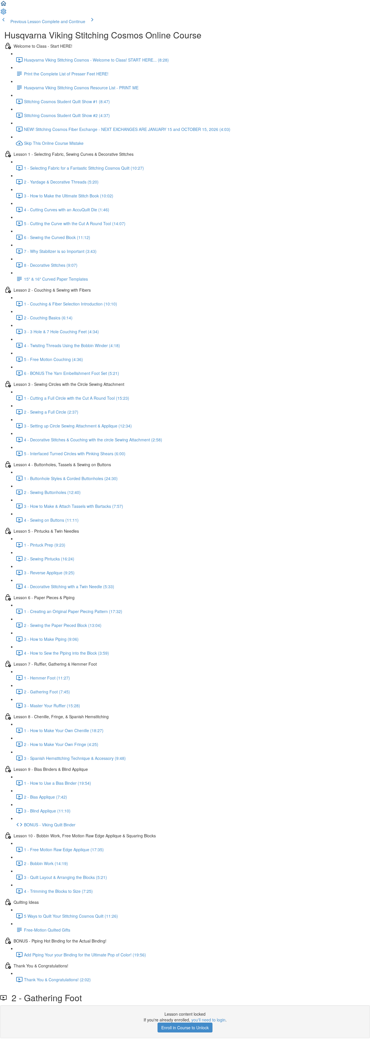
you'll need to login (208, 1020)
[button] (3, 5)
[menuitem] (3, 13)
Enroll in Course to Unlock (185, 1027)
